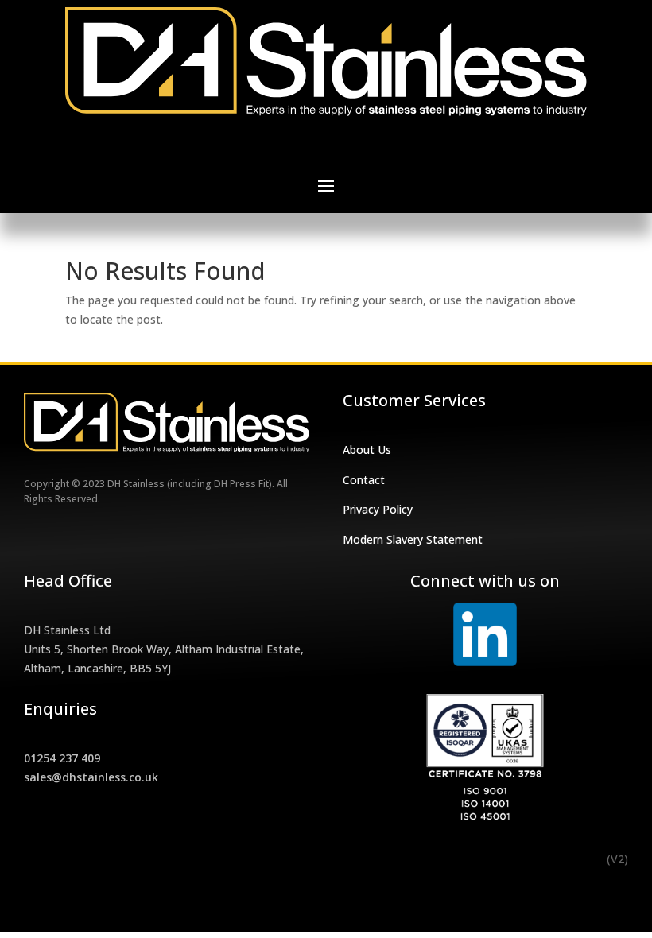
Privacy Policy (378, 509)
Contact (364, 479)
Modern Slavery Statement (413, 539)
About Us (367, 449)
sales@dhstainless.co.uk (91, 777)
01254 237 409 (62, 758)
